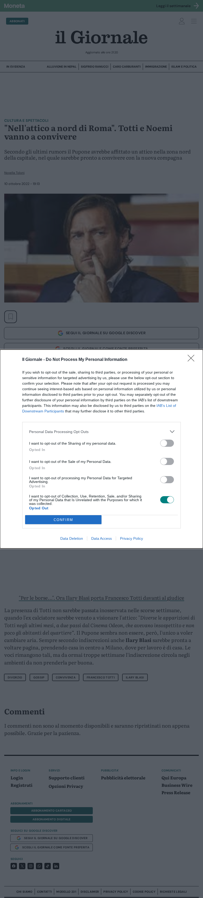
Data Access (101, 538)
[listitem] (101, 431)
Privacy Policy (131, 538)
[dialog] (101, 449)
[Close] (193, 360)
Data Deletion (71, 538)
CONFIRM (63, 520)
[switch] (167, 443)
